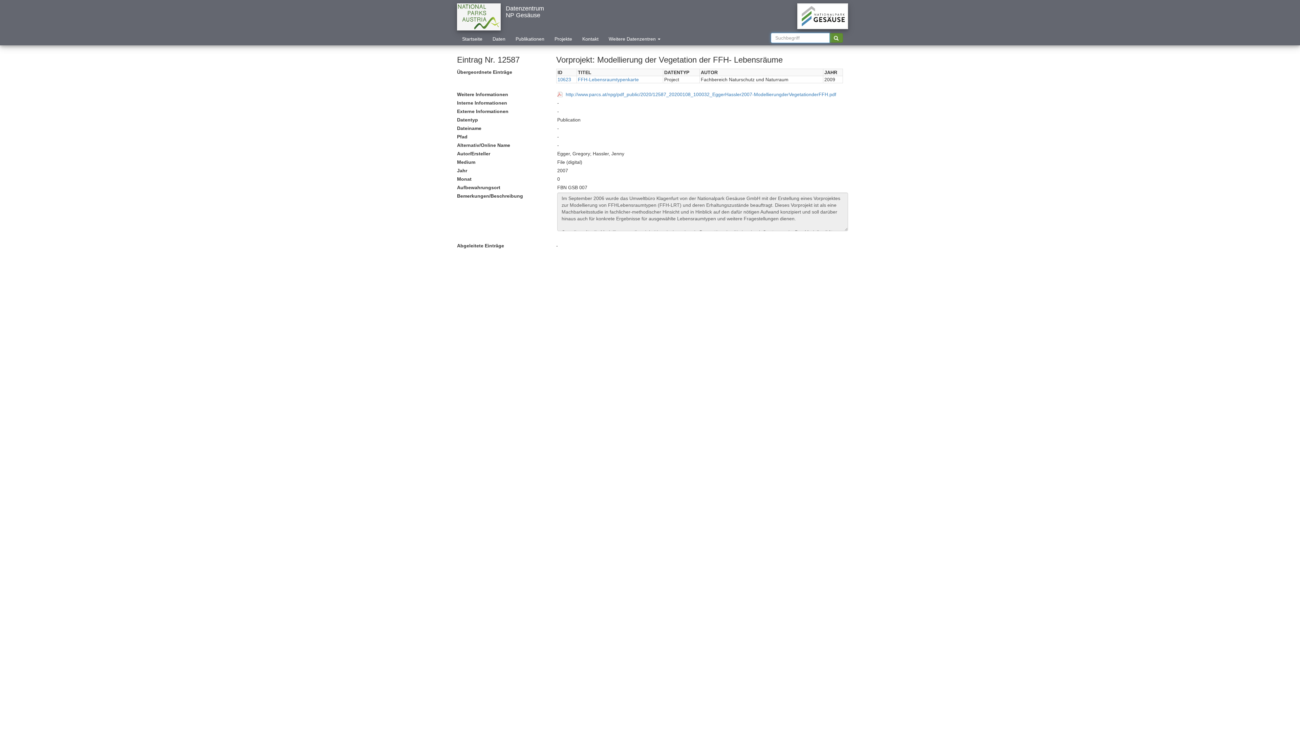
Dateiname (469, 128)
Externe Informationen (482, 111)
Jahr (462, 170)
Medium (466, 162)
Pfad (462, 136)
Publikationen (530, 39)
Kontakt (590, 39)
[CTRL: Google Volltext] (836, 38)
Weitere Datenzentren (633, 39)
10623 (564, 79)
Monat (464, 179)
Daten (499, 39)
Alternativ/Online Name (483, 145)
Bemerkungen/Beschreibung (490, 196)
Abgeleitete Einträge (480, 245)
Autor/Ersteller (473, 153)
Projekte (563, 39)
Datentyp (467, 120)
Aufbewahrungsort (478, 187)
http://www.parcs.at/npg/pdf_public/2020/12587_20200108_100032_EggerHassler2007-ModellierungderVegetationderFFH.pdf (701, 94)
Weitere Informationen (482, 94)
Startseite (472, 39)
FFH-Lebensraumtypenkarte (608, 79)
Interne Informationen (482, 103)
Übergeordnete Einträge (484, 72)
